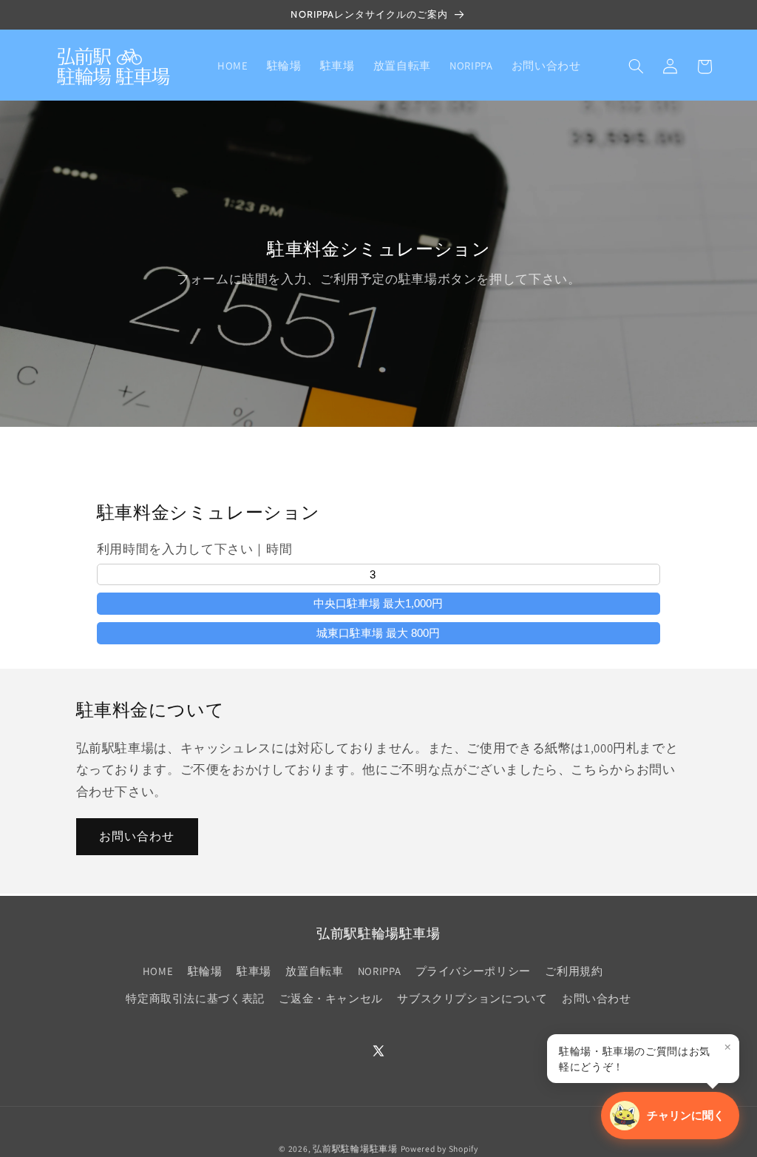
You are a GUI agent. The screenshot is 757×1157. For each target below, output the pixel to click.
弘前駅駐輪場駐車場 (355, 1148)
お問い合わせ (136, 836)
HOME (158, 971)
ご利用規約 (573, 971)
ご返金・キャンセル (331, 998)
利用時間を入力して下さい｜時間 (194, 549)
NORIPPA (379, 971)
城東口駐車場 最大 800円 (378, 633)
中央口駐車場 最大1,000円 (378, 603)
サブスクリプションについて (472, 998)
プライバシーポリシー (473, 971)
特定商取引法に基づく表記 (195, 998)
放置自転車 (314, 971)
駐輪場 (205, 971)
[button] (636, 67)
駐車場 (254, 971)
